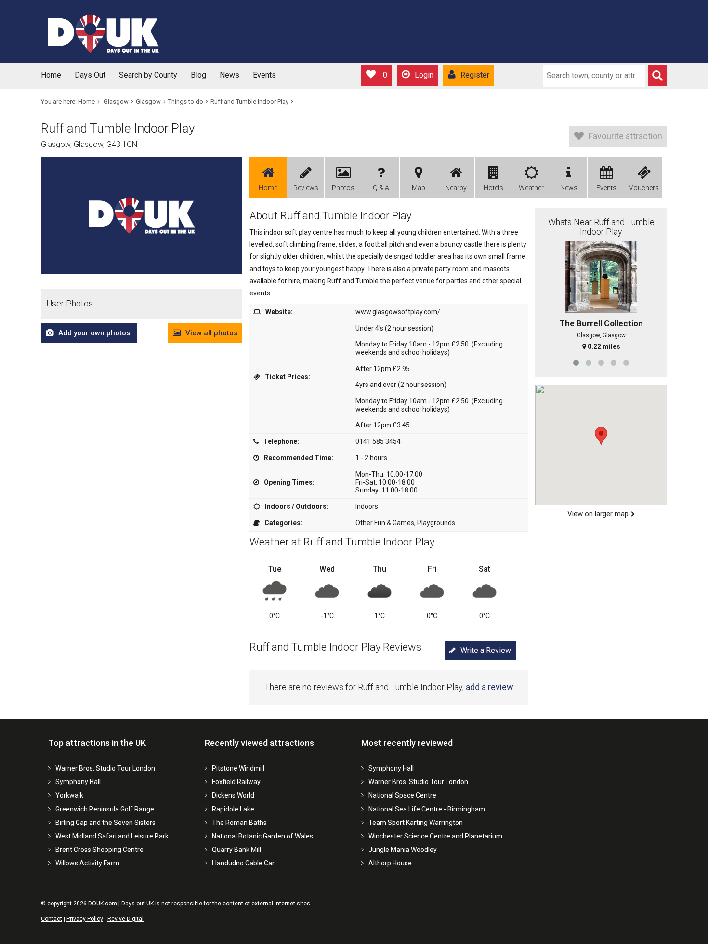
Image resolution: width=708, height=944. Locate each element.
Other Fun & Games (384, 523)
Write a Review (485, 650)
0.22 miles (604, 346)
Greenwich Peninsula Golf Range (104, 809)
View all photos (211, 333)
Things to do (185, 101)
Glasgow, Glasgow (601, 335)
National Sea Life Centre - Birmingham (426, 809)
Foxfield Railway (236, 781)
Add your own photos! (95, 333)
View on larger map (598, 513)
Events (264, 75)
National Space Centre (402, 795)
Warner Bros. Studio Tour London (105, 768)
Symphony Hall (78, 781)
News (229, 75)
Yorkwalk (69, 795)
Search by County (148, 75)
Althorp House (390, 863)
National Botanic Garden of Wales (262, 836)
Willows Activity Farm (87, 863)
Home (51, 75)
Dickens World (233, 795)
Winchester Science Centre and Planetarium (435, 836)
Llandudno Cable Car (243, 863)
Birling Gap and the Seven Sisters (105, 822)
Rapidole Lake (233, 809)
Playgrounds (436, 523)
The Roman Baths (239, 822)
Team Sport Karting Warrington (415, 822)
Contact (51, 919)
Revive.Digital (125, 919)
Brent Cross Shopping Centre (99, 849)
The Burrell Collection (601, 323)
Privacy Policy (84, 919)
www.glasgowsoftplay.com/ (397, 312)
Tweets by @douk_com (546, 729)
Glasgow (116, 101)
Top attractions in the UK (97, 743)
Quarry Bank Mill (236, 849)
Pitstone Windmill (238, 768)
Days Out (90, 75)
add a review (489, 687)
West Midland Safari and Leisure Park (112, 836)
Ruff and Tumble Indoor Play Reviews (335, 647)
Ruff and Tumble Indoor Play (249, 101)
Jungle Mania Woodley (402, 849)
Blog (198, 75)
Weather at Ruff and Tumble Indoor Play (341, 542)
